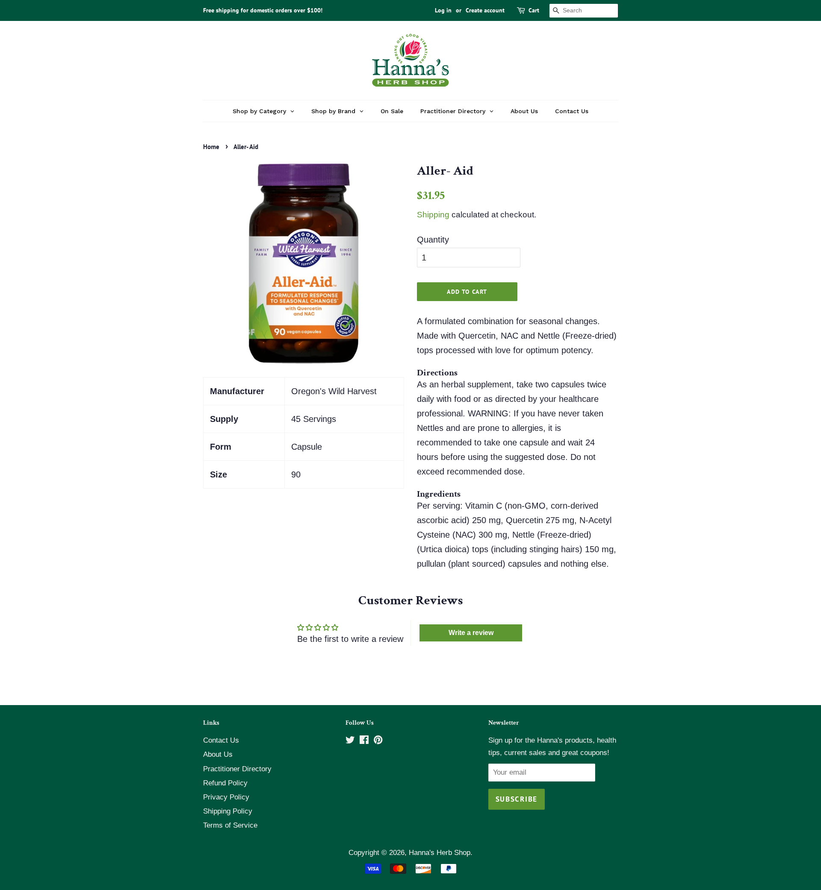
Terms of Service (230, 825)
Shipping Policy (227, 811)
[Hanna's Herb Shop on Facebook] (364, 741)
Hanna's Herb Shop (439, 853)
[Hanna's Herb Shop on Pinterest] (378, 741)
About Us (218, 754)
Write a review (471, 632)
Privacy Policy (226, 797)
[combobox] (583, 11)
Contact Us (221, 740)
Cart (534, 10)
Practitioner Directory (237, 769)
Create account (485, 10)
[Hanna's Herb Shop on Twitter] (350, 741)
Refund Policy (225, 783)
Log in (443, 10)
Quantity (433, 239)
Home (211, 147)
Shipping (433, 214)
